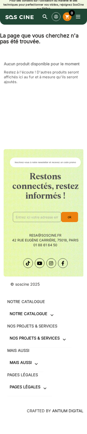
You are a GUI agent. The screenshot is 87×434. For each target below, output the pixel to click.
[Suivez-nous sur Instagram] (51, 263)
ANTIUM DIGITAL (67, 410)
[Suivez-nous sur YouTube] (39, 263)
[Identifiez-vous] (56, 16)
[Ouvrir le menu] (78, 16)
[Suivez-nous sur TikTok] (28, 263)
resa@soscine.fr (45, 235)
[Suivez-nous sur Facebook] (63, 263)
